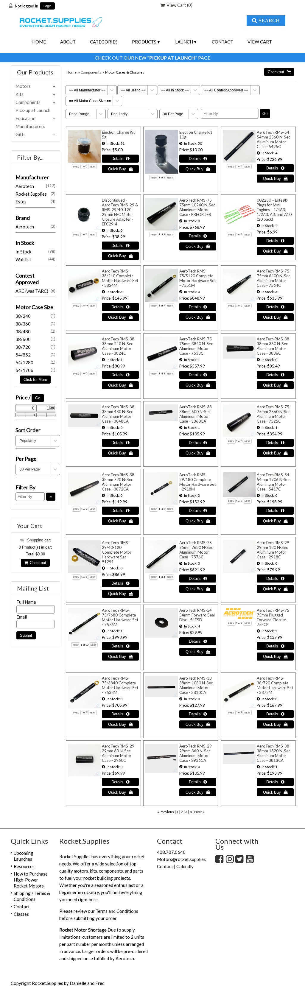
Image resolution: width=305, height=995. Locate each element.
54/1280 (35, 362)
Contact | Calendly (175, 866)
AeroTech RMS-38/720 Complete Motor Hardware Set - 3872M (275, 685)
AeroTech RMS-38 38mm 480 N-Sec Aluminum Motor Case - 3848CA (118, 413)
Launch (184, 41)
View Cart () (178, 5)
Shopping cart (39, 540)
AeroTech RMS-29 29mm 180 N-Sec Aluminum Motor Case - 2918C (273, 549)
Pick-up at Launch (32, 110)
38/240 (35, 316)
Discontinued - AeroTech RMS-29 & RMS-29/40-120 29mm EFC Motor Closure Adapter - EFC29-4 (120, 212)
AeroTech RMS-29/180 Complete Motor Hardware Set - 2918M (197, 481)
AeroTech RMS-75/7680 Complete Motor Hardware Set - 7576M (120, 617)
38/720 (35, 347)
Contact (222, 41)
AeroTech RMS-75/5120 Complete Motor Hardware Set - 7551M (197, 278)
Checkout (37, 563)
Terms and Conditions (117, 911)
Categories (104, 41)
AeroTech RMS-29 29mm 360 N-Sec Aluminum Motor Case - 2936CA (195, 753)
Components (90, 72)
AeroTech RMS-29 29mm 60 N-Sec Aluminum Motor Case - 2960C (118, 753)
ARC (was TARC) (35, 291)
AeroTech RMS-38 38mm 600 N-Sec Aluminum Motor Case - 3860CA (195, 413)
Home (39, 41)
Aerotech (35, 186)
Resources (24, 866)
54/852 (35, 354)
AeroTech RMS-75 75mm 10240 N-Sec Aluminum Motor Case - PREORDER (197, 207)
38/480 (35, 331)
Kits (19, 94)
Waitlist (35, 259)
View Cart (260, 41)
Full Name (26, 602)
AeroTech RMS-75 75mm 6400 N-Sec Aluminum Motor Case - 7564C (273, 278)
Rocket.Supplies (35, 194)
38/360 (35, 323)
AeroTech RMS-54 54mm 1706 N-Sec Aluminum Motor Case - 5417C (273, 481)
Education (25, 118)
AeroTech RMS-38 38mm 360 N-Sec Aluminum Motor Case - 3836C (273, 346)
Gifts (20, 134)
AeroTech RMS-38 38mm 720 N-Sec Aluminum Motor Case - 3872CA (118, 481)
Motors (23, 86)
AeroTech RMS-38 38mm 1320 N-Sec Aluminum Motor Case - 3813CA (273, 753)
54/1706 (35, 370)
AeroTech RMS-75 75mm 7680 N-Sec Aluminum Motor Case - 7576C (196, 549)
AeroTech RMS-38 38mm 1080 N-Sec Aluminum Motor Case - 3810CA (196, 685)
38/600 (35, 339)
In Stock (35, 251)
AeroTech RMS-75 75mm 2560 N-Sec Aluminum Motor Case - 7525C (273, 413)
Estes (35, 201)
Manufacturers (30, 126)
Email (21, 616)
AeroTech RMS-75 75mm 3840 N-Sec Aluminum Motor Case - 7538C (196, 346)
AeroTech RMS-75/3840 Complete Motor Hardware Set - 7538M (120, 685)
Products (144, 41)
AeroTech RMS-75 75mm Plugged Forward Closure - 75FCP (273, 617)
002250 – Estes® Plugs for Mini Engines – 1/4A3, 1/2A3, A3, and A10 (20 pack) (274, 210)
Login (47, 6)
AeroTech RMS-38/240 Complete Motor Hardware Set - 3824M (120, 278)
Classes (21, 914)
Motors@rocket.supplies (181, 859)
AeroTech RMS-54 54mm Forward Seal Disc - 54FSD (197, 615)
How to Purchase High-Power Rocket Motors (31, 879)
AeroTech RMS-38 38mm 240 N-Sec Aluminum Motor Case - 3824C (118, 346)
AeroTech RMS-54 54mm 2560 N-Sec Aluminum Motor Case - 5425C (273, 139)
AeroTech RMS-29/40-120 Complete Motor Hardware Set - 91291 (116, 552)
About (68, 41)
